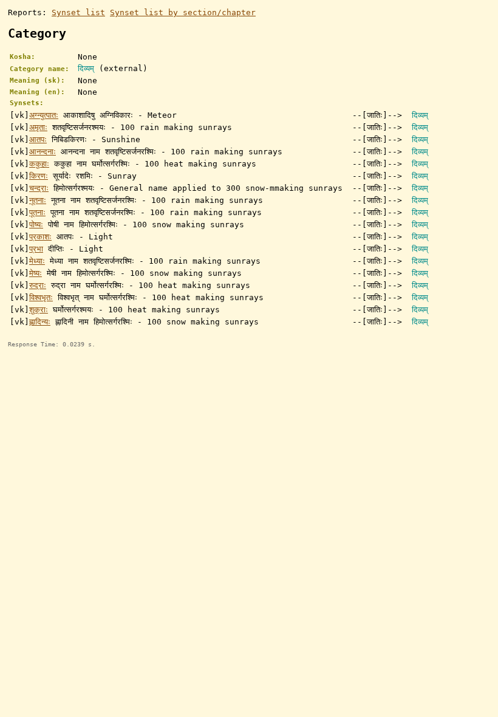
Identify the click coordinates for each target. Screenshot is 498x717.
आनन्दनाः (42, 151)
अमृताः (38, 127)
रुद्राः (37, 285)
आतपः (38, 139)
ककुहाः (39, 163)
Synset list (78, 12)
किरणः (38, 175)
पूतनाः (37, 212)
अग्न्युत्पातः (43, 115)
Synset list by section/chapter (183, 12)
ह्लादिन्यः (39, 321)
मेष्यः (35, 273)
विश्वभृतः (41, 297)
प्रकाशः (40, 236)
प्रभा (36, 248)
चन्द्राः (39, 188)
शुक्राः (38, 309)
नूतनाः (37, 200)
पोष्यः (36, 224)
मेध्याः (37, 261)
